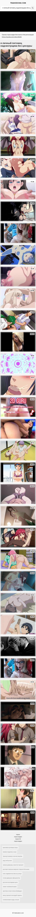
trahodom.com (18, 3)
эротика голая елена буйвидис (12, 891)
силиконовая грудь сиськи (11, 900)
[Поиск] (33, 8)
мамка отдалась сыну (9, 852)
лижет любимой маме (10, 887)
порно (18, 834)
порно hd (18, 839)
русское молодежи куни (10, 882)
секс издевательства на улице (12, 874)
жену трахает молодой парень (12, 895)
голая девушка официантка (11, 878)
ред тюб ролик (7, 860)
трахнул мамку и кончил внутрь (12, 856)
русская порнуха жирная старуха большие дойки (16, 869)
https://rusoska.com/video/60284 (12, 37)
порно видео (18, 837)
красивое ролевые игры (10, 847)
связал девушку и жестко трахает (13, 865)
